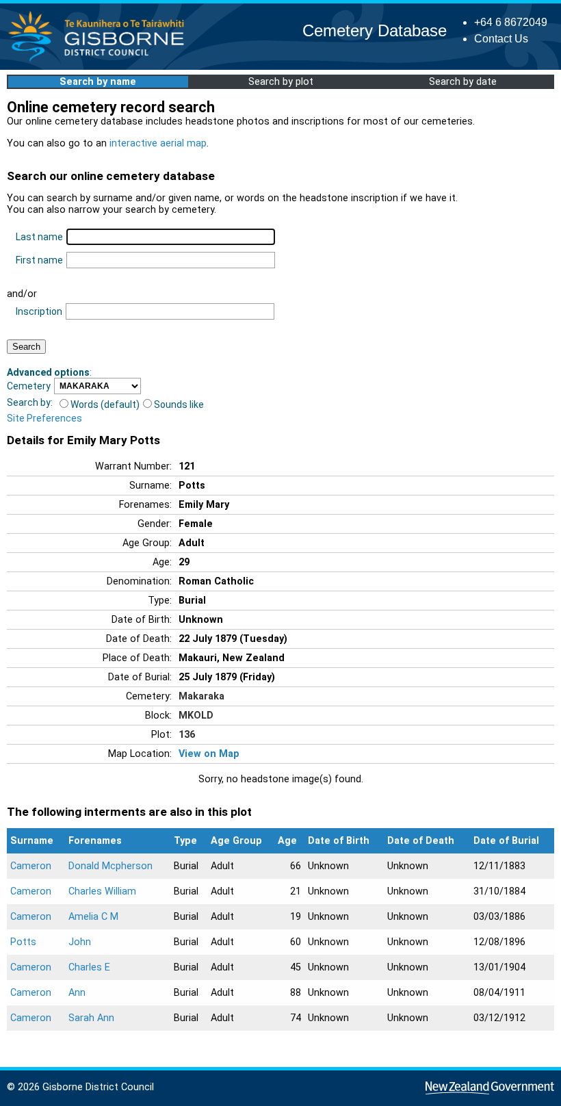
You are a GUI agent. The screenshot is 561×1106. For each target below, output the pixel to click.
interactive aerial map (158, 143)
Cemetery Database (374, 30)
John (79, 942)
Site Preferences (44, 418)
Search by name (98, 82)
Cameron (30, 866)
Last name (39, 236)
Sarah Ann (91, 1018)
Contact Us (501, 38)
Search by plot (280, 82)
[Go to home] (100, 61)
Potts (23, 942)
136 (187, 735)
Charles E (89, 967)
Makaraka (201, 696)
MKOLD (196, 715)
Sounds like (179, 404)
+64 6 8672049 (510, 22)
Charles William (102, 891)
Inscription (39, 311)
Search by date (463, 82)
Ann (77, 993)
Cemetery (29, 386)
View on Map (209, 754)
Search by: (30, 402)
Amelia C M (93, 917)
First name (39, 260)
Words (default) (105, 404)
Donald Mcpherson (110, 866)
